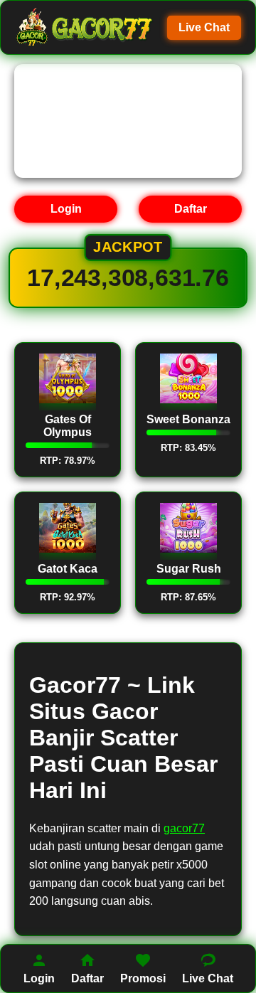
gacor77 (184, 828)
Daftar (190, 209)
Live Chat (204, 27)
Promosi (143, 978)
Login (66, 209)
